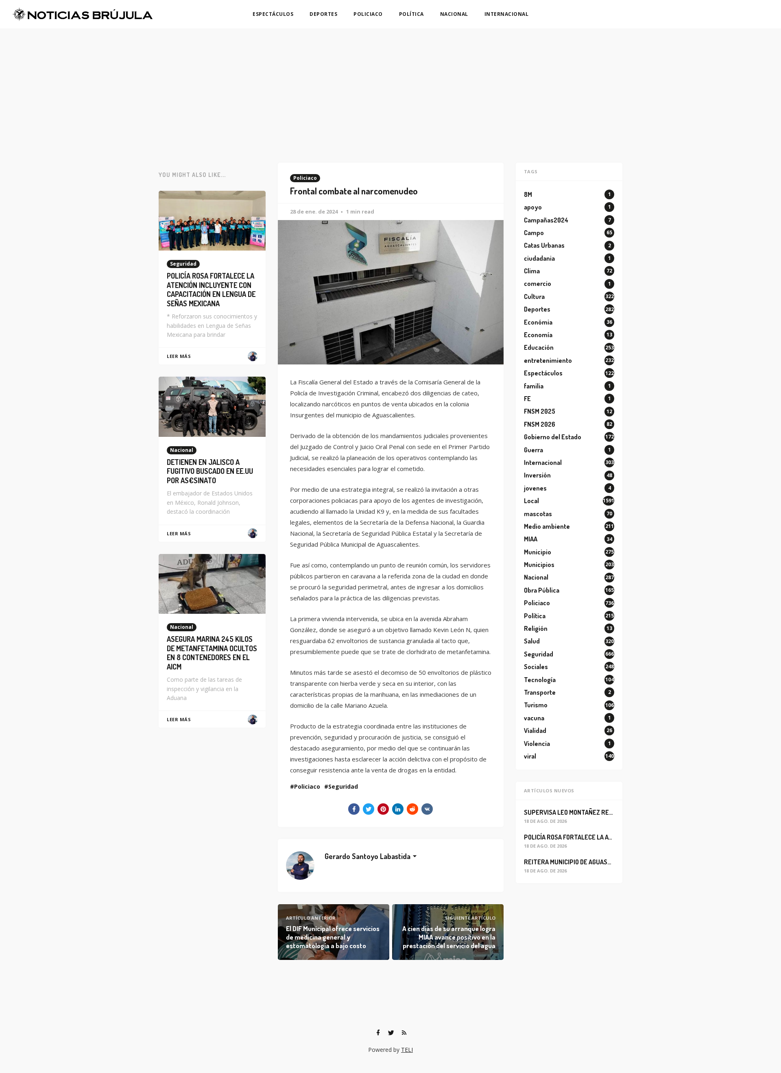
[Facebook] (378, 1033)
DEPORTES (323, 14)
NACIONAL (454, 14)
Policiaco (305, 177)
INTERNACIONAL (506, 14)
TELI (407, 1049)
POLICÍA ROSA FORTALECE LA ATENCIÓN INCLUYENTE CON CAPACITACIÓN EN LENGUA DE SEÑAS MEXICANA (211, 289)
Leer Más (179, 356)
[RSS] (404, 1033)
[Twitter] (391, 1033)
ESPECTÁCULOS (273, 14)
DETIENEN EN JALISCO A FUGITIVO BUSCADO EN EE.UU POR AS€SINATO (210, 471)
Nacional (181, 450)
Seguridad (343, 786)
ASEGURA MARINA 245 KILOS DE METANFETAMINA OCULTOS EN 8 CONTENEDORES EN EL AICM (212, 653)
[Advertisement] (390, 89)
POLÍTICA (411, 14)
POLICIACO (368, 14)
